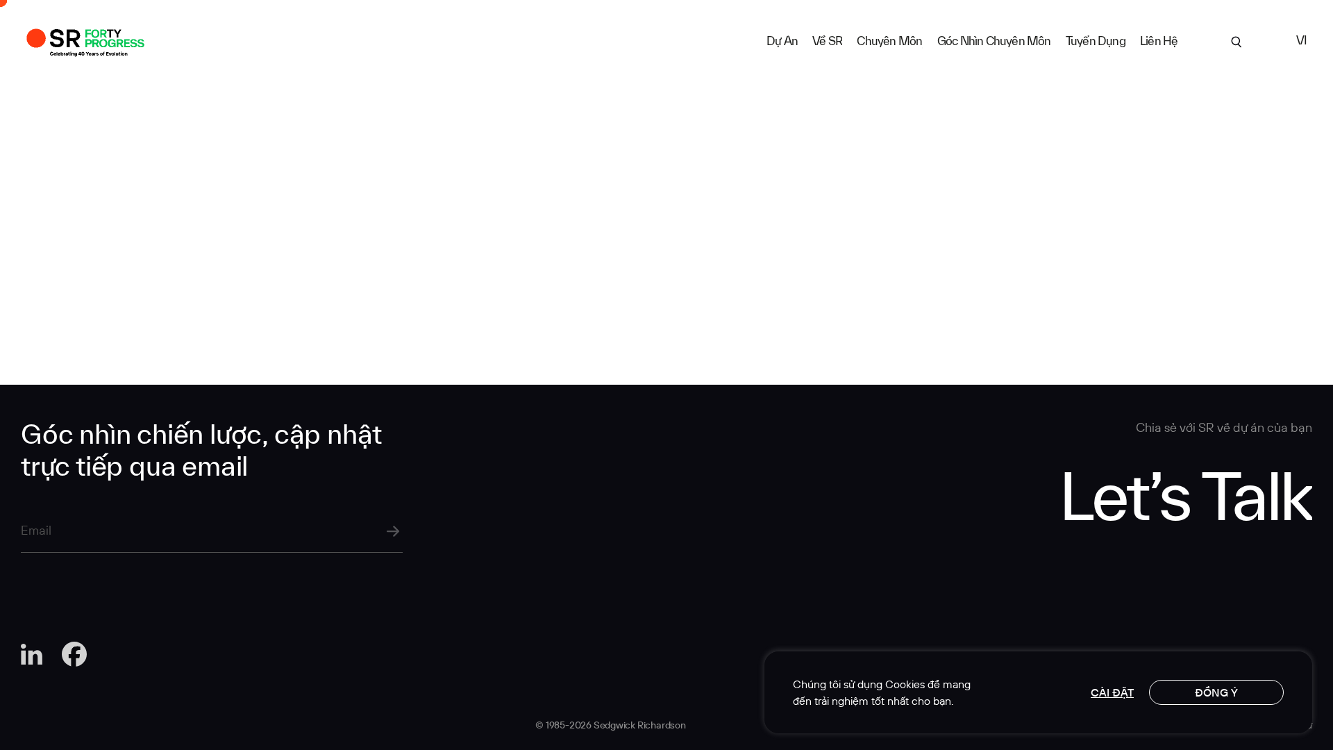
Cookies (905, 684)
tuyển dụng (1095, 40)
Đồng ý (1216, 692)
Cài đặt (1112, 692)
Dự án (782, 40)
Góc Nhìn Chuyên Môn (994, 40)
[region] (1038, 692)
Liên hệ (1158, 40)
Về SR (827, 40)
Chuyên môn (889, 40)
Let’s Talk (1185, 494)
